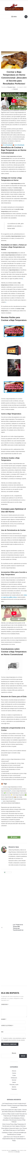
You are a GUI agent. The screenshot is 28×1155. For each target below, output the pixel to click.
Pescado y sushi (14, 1084)
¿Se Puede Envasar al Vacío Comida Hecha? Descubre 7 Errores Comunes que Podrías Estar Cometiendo (14, 1105)
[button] (14, 17)
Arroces (14, 1071)
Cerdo (14, 1075)
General (15, 89)
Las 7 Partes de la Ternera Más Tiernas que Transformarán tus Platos (18, 927)
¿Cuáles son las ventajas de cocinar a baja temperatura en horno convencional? (12, 764)
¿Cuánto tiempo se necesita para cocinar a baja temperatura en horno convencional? (13, 774)
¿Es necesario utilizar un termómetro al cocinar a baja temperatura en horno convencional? (13, 778)
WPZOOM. (18, 1151)
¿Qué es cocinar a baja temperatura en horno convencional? (13, 760)
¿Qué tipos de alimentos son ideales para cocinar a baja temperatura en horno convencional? (12, 769)
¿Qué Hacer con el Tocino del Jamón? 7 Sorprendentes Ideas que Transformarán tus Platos (14, 1138)
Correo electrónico (7, 1025)
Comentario (5, 1004)
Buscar (14, 1053)
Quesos (14, 1087)
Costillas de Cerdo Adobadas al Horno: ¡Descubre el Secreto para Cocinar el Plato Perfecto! (14, 1119)
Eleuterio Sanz (11, 87)
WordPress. (14, 1150)
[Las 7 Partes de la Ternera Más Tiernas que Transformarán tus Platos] (8, 927)
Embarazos (14, 1077)
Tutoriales (14, 1089)
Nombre (3, 1019)
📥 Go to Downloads (7, 145)
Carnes (14, 1073)
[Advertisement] (14, 37)
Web (2, 1032)
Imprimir (15, 837)
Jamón (14, 1082)
